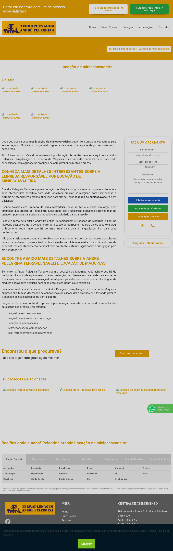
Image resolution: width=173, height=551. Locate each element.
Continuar (86, 544)
